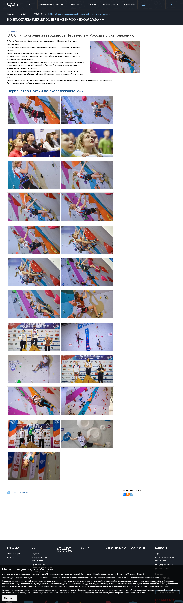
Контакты (161, 548)
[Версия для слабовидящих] (171, 4)
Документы (129, 4)
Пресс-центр (76, 4)
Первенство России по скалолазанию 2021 (46, 91)
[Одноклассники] (128, 494)
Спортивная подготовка (52, 4)
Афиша (10, 557)
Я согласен (9, 598)
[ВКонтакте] (124, 494)
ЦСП (30, 4)
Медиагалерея (13, 553)
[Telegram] (131, 494)
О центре (36, 553)
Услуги (93, 4)
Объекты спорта (110, 4)
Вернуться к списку (21, 493)
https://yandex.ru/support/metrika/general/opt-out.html (149, 590)
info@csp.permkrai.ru (164, 564)
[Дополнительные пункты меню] (143, 5)
